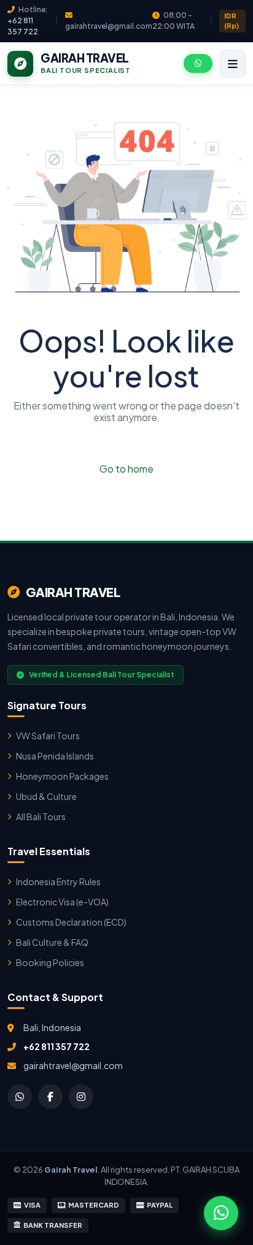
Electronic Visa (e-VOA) (62, 901)
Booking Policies (50, 962)
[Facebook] (50, 1096)
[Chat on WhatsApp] (221, 1213)
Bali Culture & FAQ (52, 942)
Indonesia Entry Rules (58, 881)
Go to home (126, 468)
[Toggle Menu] (233, 63)
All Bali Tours (41, 816)
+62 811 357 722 (56, 1046)
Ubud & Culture (46, 796)
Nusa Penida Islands (55, 755)
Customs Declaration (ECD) (71, 921)
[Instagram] (81, 1096)
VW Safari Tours (48, 735)
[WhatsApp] (19, 1096)
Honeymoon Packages (62, 776)
